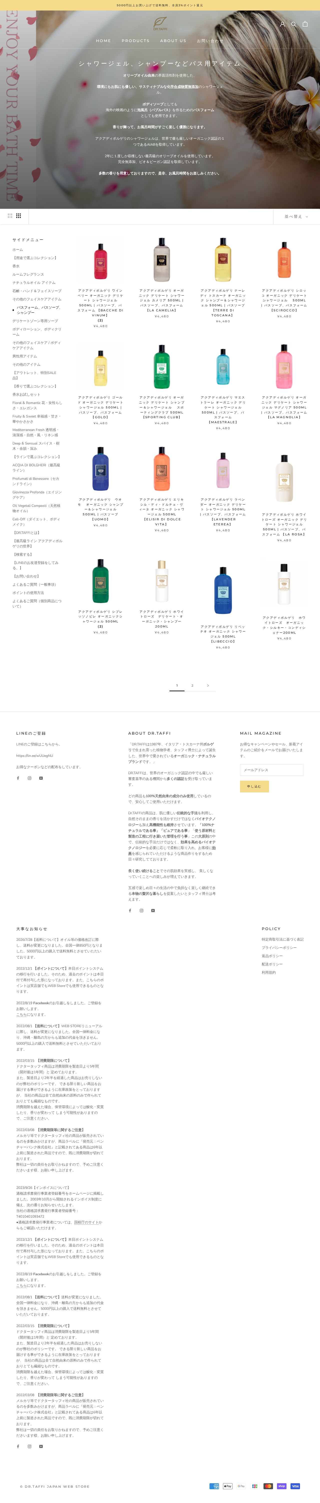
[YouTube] (41, 778)
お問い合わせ (210, 40)
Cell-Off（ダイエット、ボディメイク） (36, 522)
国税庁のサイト (86, 1222)
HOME (103, 40)
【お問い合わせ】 (26, 576)
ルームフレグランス (28, 274)
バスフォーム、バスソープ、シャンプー (39, 310)
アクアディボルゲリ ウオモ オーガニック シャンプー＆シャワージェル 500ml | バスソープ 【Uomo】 (101, 509)
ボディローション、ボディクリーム (37, 332)
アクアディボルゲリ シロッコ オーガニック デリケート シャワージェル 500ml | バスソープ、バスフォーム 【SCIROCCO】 (284, 300)
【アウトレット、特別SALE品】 (34, 375)
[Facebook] (18, 778)
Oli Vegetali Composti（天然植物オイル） (36, 508)
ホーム (17, 249)
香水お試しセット (26, 394)
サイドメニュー (28, 239)
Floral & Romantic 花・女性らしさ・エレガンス (37, 405)
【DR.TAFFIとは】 (26, 532)
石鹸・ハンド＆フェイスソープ (37, 291)
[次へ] (208, 685)
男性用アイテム (24, 356)
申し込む (254, 786)
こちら (21, 1014)
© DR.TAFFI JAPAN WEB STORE (55, 1486)
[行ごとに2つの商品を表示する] (10, 215)
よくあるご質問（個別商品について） (37, 604)
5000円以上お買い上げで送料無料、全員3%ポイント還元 (160, 5)
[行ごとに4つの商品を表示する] (18, 215)
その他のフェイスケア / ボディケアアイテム (36, 345)
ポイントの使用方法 (28, 592)
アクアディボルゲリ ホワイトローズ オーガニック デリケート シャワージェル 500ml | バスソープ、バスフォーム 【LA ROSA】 (285, 524)
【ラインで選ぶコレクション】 (37, 457)
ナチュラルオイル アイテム (34, 282)
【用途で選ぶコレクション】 (35, 258)
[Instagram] (29, 778)
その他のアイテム (26, 364)
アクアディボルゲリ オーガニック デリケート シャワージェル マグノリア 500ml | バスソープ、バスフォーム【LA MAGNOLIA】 (284, 407)
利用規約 (269, 972)
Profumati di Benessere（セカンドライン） (35, 481)
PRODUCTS (136, 40)
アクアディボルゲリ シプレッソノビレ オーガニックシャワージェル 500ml (100, 616)
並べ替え (294, 216)
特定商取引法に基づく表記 (283, 939)
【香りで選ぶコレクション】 (35, 386)
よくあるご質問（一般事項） (35, 584)
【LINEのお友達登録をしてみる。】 (35, 565)
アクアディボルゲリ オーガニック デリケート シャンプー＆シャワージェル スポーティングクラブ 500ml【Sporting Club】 (162, 407)
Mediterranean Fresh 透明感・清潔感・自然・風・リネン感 (36, 432)
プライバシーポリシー (279, 947)
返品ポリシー (272, 956)
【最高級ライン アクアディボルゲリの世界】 (37, 544)
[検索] (293, 24)
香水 (16, 266)
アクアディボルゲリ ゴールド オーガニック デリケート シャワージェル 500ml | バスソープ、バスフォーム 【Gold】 (101, 407)
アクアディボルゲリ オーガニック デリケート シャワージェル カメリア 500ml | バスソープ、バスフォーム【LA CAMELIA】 (162, 300)
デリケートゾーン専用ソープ (35, 321)
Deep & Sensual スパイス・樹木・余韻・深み (36, 446)
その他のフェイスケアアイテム (37, 299)
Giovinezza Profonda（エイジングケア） (37, 495)
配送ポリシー (272, 964)
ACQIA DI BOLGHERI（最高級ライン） (36, 468)
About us (173, 40)
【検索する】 (23, 554)
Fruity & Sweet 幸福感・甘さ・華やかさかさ (37, 419)
